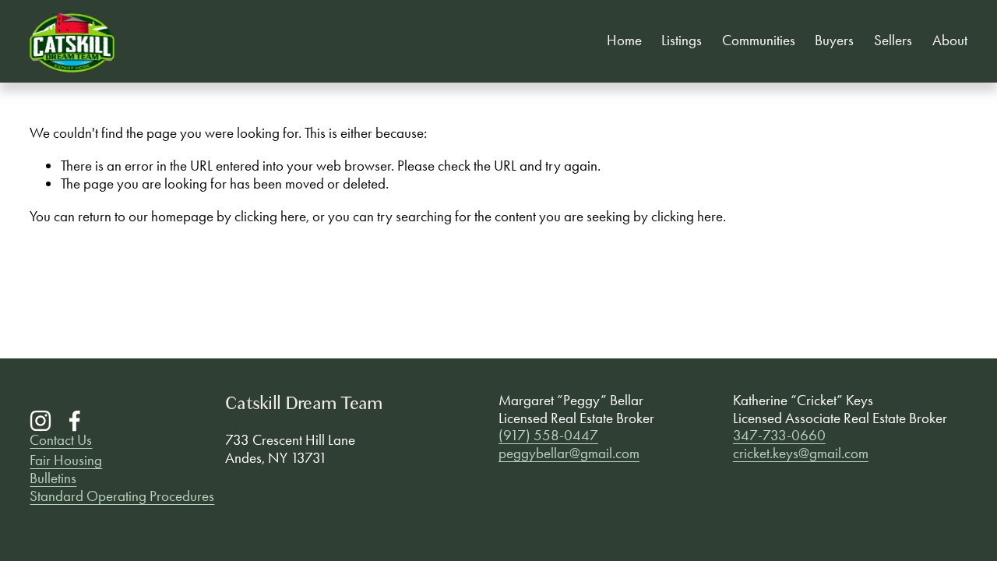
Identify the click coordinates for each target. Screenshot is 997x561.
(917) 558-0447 (548, 435)
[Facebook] (75, 421)
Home (624, 40)
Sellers (893, 40)
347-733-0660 (779, 435)
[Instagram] (40, 421)
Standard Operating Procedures (122, 496)
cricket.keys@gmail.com (800, 453)
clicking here (270, 216)
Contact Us (61, 440)
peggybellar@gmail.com (568, 453)
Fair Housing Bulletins (66, 469)
